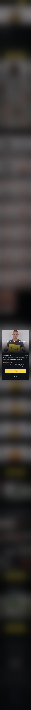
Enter (16, 371)
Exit (15, 376)
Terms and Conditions (16, 359)
